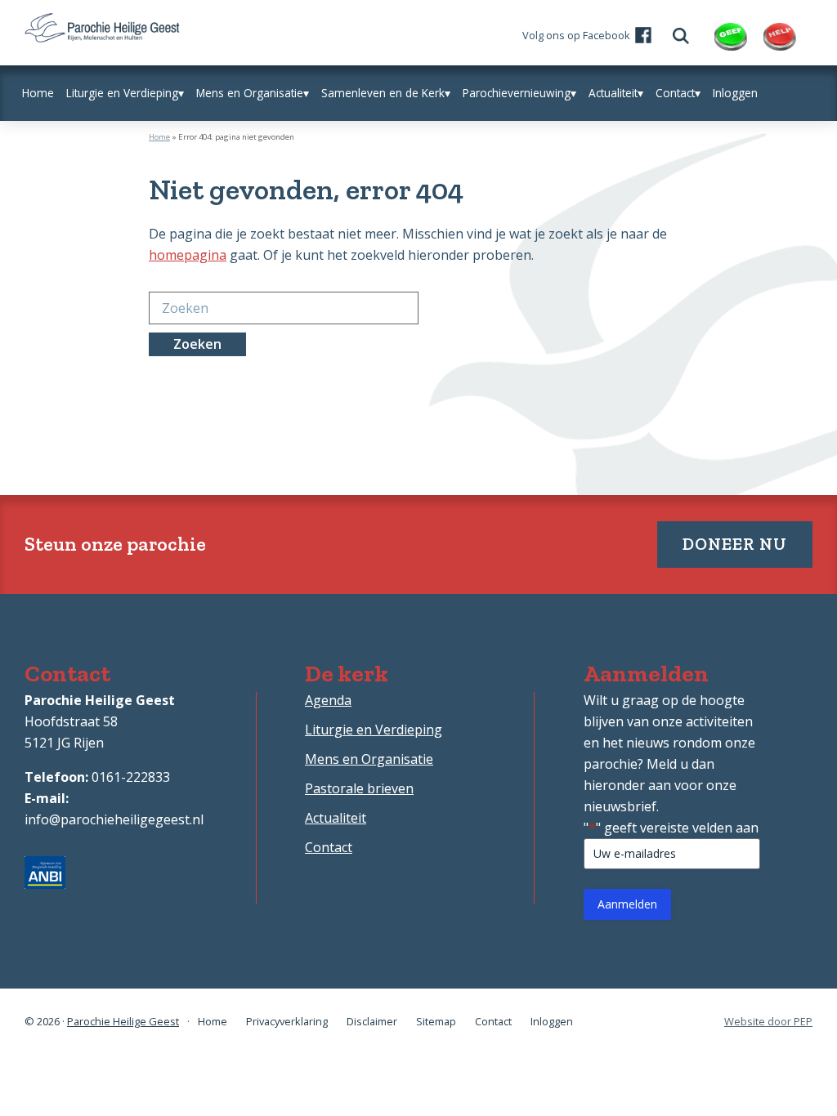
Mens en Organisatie (369, 759)
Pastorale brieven (359, 788)
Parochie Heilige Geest (123, 1021)
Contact (328, 847)
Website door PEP (768, 1021)
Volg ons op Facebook (576, 35)
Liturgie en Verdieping (373, 730)
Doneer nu (735, 543)
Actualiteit (335, 818)
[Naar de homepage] (102, 24)
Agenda (328, 700)
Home (159, 137)
